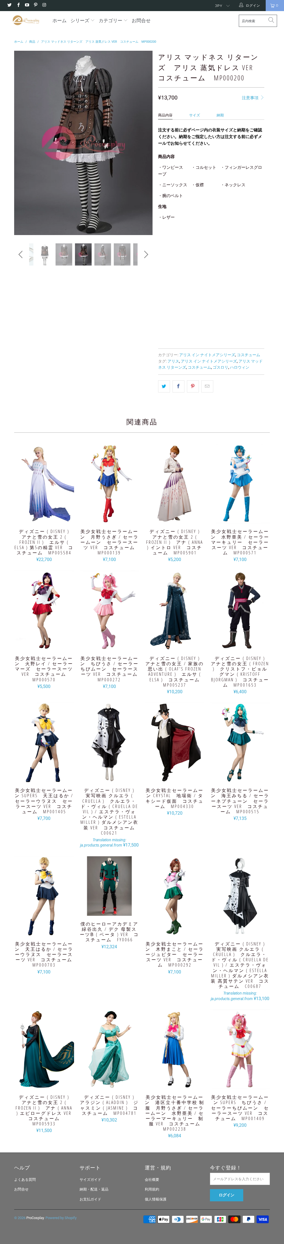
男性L (222, 266)
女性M (226, 239)
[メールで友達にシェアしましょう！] (207, 386)
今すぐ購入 (238, 322)
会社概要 (152, 1179)
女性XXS (168, 239)
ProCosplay (35, 1218)
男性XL (240, 266)
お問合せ (141, 20)
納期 (220, 115)
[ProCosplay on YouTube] (26, 5)
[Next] (145, 143)
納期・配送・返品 (94, 1189)
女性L (244, 239)
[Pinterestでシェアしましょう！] (193, 386)
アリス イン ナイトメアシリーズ (207, 355)
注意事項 (251, 97)
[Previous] (21, 143)
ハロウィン (239, 367)
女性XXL (187, 253)
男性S (186, 266)
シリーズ (80, 20)
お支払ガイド (90, 1199)
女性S (208, 239)
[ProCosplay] (25, 20)
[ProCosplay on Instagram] (44, 5)
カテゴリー (110, 20)
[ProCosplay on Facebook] (18, 5)
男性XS (167, 266)
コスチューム (248, 355)
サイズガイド (90, 1179)
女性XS (189, 239)
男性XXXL (191, 280)
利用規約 (152, 1189)
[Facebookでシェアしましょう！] (178, 386)
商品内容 (165, 115)
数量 (161, 296)
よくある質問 (25, 1179)
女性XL (167, 253)
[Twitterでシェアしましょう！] (164, 386)
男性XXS (234, 253)
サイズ (194, 115)
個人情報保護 (155, 1199)
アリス (173, 361)
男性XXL (168, 280)
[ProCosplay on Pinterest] (35, 5)
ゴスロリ (220, 367)
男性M (204, 266)
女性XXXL (211, 253)
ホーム (59, 20)
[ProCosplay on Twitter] (9, 5)
